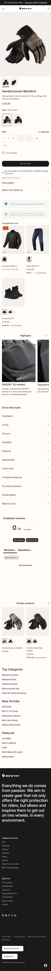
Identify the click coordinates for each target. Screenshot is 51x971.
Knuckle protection (12, 486)
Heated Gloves (8, 756)
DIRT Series (6, 706)
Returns (5, 849)
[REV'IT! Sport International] (25, 8)
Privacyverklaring (19, 937)
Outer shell (7, 468)
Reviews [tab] (10, 550)
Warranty (5, 853)
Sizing (4, 857)
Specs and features (12, 190)
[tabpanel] (25, 573)
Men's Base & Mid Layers (12, 752)
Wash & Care (8, 503)
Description (8, 182)
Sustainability (9, 494)
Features (6, 451)
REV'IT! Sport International (16, 962)
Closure (6, 433)
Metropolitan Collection (11, 716)
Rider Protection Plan (10, 864)
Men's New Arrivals (10, 720)
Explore (5, 904)
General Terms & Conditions (37, 937)
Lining (5, 424)
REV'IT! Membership (10, 868)
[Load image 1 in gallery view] (25, 44)
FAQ (3, 842)
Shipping (5, 845)
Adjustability (8, 459)
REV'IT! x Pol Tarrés (10, 711)
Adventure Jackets (9, 684)
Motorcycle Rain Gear (10, 688)
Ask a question (19, 540)
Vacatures (6, 890)
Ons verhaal (7, 882)
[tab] (25, 550)
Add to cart (25, 164)
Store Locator (7, 901)
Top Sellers (6, 738)
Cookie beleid (6, 937)
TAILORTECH (7, 897)
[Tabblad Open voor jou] (46, 966)
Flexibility (7, 442)
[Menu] (3, 8)
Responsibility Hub (9, 893)
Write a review (32, 540)
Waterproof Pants (9, 679)
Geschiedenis (7, 886)
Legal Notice (6, 940)
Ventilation (7, 416)
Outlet (4, 747)
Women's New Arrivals (11, 725)
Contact (5, 860)
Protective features (12, 477)
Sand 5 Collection (9, 743)
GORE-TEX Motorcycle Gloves (14, 693)
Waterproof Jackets (10, 675)
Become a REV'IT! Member (36, 2)
